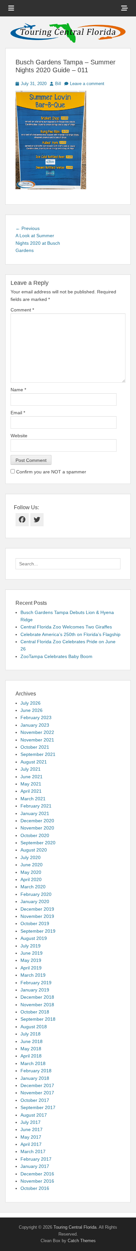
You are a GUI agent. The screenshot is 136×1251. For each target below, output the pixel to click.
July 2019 (30, 945)
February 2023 (35, 717)
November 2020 (37, 827)
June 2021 (31, 776)
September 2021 (37, 754)
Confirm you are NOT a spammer (50, 471)
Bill (58, 83)
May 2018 (30, 1048)
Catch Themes (82, 1240)
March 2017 (33, 1151)
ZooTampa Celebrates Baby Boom (56, 656)
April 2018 (31, 1055)
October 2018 (34, 1011)
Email (18, 412)
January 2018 (34, 1078)
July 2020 (30, 857)
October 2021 (34, 747)
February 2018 (35, 1070)
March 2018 (33, 1063)
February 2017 (35, 1159)
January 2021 (34, 813)
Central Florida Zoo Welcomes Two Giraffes (66, 626)
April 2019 (31, 967)
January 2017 (34, 1166)
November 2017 (37, 1092)
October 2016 (34, 1188)
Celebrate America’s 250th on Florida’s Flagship (70, 634)
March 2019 (33, 975)
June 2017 (31, 1129)
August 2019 (33, 938)
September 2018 (37, 1019)
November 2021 (37, 739)
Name (18, 389)
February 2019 (35, 982)
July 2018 (30, 1033)
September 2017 (37, 1107)
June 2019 (31, 953)
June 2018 (31, 1041)
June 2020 (31, 864)
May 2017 (30, 1137)
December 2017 (37, 1085)
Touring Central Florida (74, 1227)
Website (19, 435)
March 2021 (33, 798)
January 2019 (34, 989)
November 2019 (37, 916)
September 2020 (37, 842)
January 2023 (34, 725)
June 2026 (31, 710)
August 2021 (33, 761)
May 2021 (30, 783)
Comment (22, 309)
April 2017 (31, 1144)
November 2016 (37, 1181)
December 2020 (37, 820)
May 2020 (30, 872)
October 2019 (34, 923)
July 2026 (30, 703)
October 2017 (34, 1100)
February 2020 (35, 894)
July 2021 (30, 769)
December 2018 (37, 997)
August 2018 (33, 1026)
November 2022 (37, 732)
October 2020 (34, 835)
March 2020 (33, 886)
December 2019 (37, 909)
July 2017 (30, 1122)
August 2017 (33, 1115)
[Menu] (11, 8)
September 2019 (37, 931)
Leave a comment (87, 83)
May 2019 (30, 960)
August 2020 (33, 850)
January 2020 (34, 901)
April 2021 (31, 791)
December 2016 (37, 1173)
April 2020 (31, 879)
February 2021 (35, 805)
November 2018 (37, 1004)
